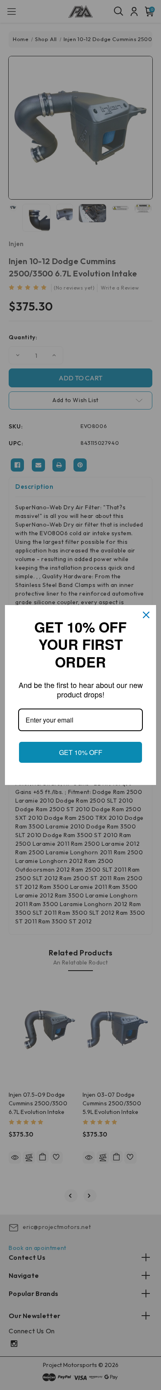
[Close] (146, 615)
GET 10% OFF (80, 752)
